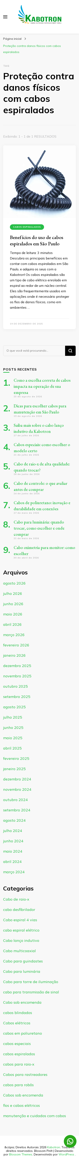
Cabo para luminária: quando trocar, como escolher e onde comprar (39, 528)
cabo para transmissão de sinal (31, 992)
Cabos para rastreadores (25, 1074)
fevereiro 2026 (16, 645)
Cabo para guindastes (23, 961)
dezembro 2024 (17, 779)
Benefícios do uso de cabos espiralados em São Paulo (36, 240)
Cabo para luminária (21, 971)
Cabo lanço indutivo (21, 940)
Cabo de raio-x (16, 899)
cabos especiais (17, 1043)
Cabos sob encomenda (23, 1095)
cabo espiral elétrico (21, 930)
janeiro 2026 (14, 655)
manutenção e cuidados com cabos (34, 1115)
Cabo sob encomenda (22, 1002)
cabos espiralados (27, 227)
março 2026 (14, 634)
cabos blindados (17, 1012)
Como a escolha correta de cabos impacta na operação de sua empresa (42, 386)
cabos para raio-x (18, 1064)
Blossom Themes (20, 1154)
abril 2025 (12, 748)
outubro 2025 (15, 686)
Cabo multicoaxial (19, 950)
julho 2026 (12, 593)
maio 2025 (12, 737)
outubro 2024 (15, 799)
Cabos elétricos (16, 1023)
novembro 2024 (17, 789)
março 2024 (14, 871)
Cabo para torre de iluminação (30, 981)
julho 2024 (12, 830)
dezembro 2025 (17, 665)
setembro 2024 (16, 810)
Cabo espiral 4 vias (20, 919)
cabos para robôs (18, 1084)
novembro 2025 (17, 676)
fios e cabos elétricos (21, 1105)
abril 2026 (12, 624)
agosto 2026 (14, 583)
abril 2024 (12, 861)
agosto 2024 (14, 820)
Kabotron (53, 1147)
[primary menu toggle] (5, 16)
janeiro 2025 (14, 768)
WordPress (66, 1154)
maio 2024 (12, 851)
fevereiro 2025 (16, 758)
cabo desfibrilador (19, 909)
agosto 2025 (14, 706)
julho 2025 (12, 717)
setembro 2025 (16, 696)
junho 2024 (13, 841)
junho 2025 (13, 727)
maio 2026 (12, 614)
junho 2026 (13, 603)
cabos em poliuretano (22, 1033)
